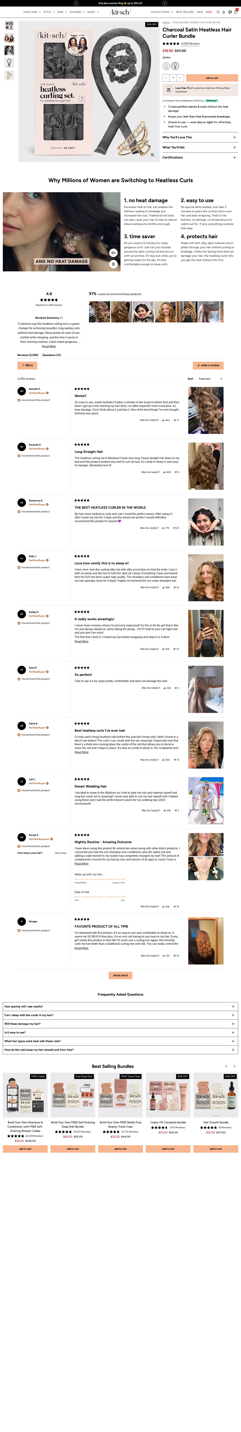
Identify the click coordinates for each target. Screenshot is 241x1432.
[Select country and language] (230, 12)
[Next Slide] (221, 311)
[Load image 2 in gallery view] (9, 38)
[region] (120, 3)
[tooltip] (61, 318)
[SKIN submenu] (66, 12)
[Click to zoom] (152, 155)
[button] (181, 43)
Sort (191, 378)
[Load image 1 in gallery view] (9, 25)
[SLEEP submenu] (98, 12)
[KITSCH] (120, 12)
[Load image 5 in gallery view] (9, 75)
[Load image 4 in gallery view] (9, 63)
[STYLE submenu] (54, 12)
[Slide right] (164, 3)
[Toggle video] (113, 264)
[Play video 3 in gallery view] (9, 50)
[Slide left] (76, 3)
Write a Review (212, 366)
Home (165, 22)
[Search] (218, 12)
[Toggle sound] (113, 253)
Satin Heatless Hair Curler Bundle (166, 66)
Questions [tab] (52, 356)
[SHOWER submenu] (84, 12)
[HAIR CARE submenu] (40, 12)
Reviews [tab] (27, 356)
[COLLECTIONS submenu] (172, 12)
